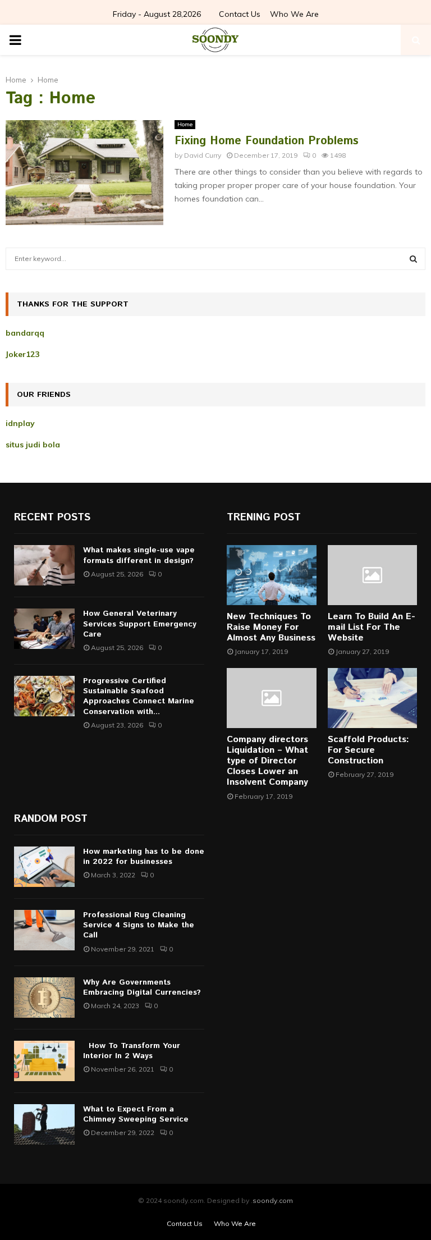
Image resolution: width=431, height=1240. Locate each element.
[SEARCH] (413, 259)
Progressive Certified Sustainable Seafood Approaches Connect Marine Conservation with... (138, 696)
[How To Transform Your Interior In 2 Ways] (44, 1061)
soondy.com (273, 1200)
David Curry (202, 155)
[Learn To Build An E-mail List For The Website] (373, 575)
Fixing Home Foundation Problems (267, 141)
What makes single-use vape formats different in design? (139, 555)
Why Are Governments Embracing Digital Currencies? (142, 987)
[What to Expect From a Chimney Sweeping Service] (44, 1124)
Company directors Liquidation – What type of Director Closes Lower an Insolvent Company (267, 761)
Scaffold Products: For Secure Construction (368, 750)
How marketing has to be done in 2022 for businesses (143, 856)
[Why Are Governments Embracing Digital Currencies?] (44, 997)
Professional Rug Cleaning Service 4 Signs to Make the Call (138, 925)
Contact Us (239, 14)
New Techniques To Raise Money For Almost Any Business (271, 627)
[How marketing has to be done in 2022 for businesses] (44, 867)
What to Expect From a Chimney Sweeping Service (136, 1114)
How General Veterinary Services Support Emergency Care (139, 623)
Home (184, 124)
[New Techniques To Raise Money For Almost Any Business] (272, 575)
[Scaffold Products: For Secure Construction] (373, 697)
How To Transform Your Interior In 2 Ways (131, 1050)
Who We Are (294, 14)
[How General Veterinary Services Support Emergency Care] (44, 628)
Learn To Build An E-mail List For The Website (371, 627)
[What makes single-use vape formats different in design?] (44, 565)
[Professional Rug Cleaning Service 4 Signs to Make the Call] (44, 930)
